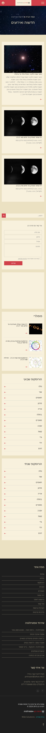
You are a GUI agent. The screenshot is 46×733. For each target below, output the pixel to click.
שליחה (13, 263)
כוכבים (41, 586)
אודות (42, 574)
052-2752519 (38, 684)
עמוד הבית (30, 17)
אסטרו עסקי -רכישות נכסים (34, 642)
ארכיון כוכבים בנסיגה (36, 655)
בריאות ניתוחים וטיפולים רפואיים (32, 638)
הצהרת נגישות (38, 608)
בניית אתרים (40, 717)
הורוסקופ (41, 582)
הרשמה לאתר (39, 599)
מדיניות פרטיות (38, 612)
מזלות (42, 578)
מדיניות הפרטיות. (22, 258)
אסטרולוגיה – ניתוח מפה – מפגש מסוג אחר (28, 630)
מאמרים (41, 591)
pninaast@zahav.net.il (34, 676)
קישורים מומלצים (37, 651)
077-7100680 (27, 684)
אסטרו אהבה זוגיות (37, 634)
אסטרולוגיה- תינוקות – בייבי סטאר (31, 647)
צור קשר (41, 603)
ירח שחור (40, 595)
